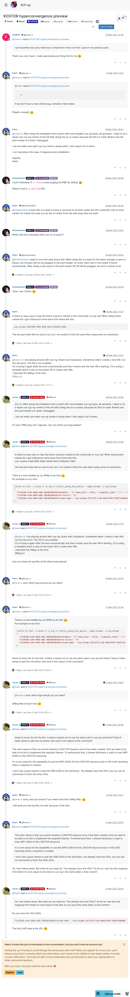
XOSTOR (33, 21)
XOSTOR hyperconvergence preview (49, 39)
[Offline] (7, 75)
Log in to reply (106, 26)
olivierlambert (18, 178)
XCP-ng (25, 5)
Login (20, 972)
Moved (21, 21)
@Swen (52, 397)
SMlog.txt (17, 376)
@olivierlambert (28, 205)
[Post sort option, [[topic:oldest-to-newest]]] (93, 27)
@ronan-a (28, 35)
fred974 (16, 35)
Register (10, 972)
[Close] (124, 944)
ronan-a (16, 397)
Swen (14, 73)
